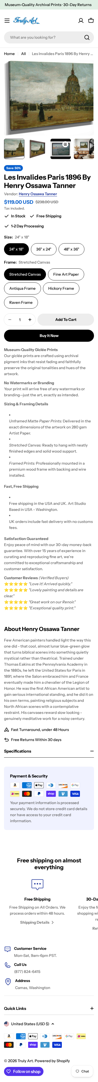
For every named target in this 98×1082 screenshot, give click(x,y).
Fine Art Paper (66, 274)
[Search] (87, 37)
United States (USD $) (30, 1023)
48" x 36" (71, 249)
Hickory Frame (61, 288)
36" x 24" (43, 249)
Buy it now (49, 335)
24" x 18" (16, 249)
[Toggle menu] (7, 21)
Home (9, 53)
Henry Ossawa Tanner (38, 193)
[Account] (81, 21)
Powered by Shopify (52, 1060)
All (23, 53)
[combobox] (49, 37)
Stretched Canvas (25, 274)
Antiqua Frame (22, 288)
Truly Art (25, 1060)
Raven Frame (21, 302)
